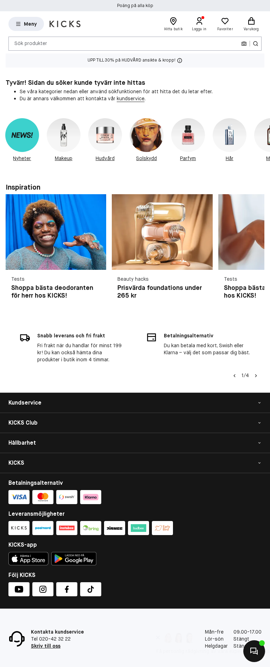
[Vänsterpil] (233, 375)
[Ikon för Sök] (255, 43)
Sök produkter (30, 43)
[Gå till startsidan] (65, 24)
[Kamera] (244, 43)
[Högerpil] (261, 143)
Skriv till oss (45, 646)
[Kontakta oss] (254, 651)
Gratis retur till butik (135, 5)
